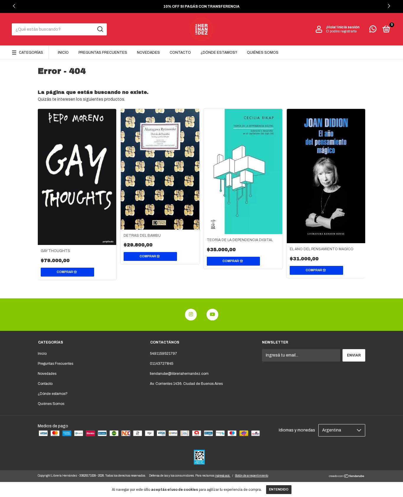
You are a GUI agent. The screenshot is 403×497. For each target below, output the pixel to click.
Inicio (63, 52)
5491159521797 (163, 354)
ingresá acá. (222, 475)
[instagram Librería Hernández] (191, 315)
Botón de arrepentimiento (251, 475)
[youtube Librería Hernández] (212, 315)
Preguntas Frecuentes (102, 52)
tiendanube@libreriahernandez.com (179, 374)
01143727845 (161, 364)
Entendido (279, 489)
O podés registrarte (341, 31)
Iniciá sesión (348, 27)
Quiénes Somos (263, 52)
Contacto (180, 52)
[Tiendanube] (346, 477)
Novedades (148, 52)
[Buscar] (100, 29)
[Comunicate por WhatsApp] (372, 30)
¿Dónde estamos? (219, 52)
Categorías (31, 52)
